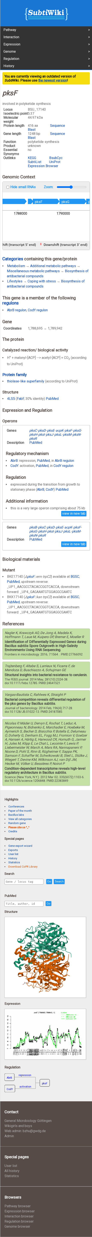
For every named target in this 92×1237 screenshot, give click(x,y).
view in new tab (73, 513)
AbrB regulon (16, 310)
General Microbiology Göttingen (28, 1121)
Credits (12, 831)
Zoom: (49, 187)
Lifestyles (14, 281)
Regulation (11, 59)
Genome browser (17, 1226)
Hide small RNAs (23, 187)
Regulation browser (19, 1221)
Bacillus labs (16, 814)
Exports (13, 850)
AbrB (14, 461)
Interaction (11, 37)
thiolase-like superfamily (25, 381)
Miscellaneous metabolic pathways (33, 271)
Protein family (14, 374)
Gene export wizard (20, 845)
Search (59, 881)
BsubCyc (55, 158)
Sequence (57, 126)
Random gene (17, 823)
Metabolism (16, 266)
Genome (9, 51)
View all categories (20, 819)
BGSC (75, 577)
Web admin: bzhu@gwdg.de (25, 1131)
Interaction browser (19, 1216)
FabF (20, 399)
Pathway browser (17, 1206)
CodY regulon (38, 310)
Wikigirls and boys (18, 1126)
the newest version (52, 80)
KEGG (32, 158)
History (8, 66)
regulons (10, 303)
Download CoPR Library (22, 866)
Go (49, 881)
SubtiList (34, 162)
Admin (9, 1136)
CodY (14, 466)
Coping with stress (42, 281)
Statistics (14, 862)
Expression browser (19, 1211)
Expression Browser (43, 166)
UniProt (54, 162)
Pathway (9, 30)
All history (11, 1171)
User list (13, 854)
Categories (12, 258)
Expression (11, 44)
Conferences (16, 806)
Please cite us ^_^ (18, 827)
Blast (32, 130)
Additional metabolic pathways (53, 266)
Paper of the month (20, 810)
